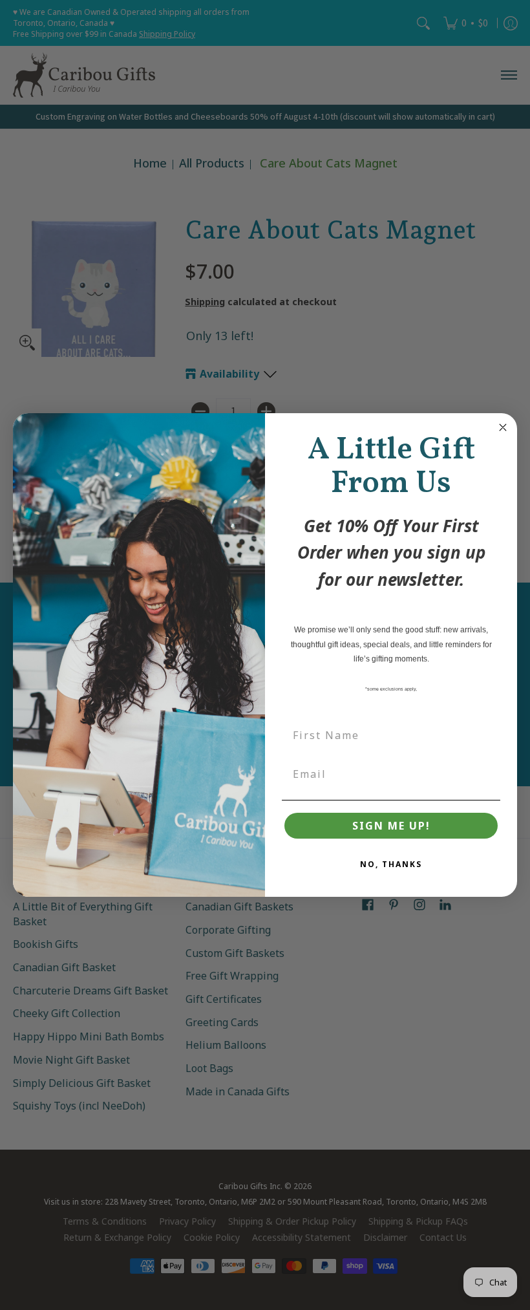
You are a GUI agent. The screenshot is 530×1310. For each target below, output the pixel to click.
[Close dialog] (503, 427)
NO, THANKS (391, 864)
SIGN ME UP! (391, 826)
